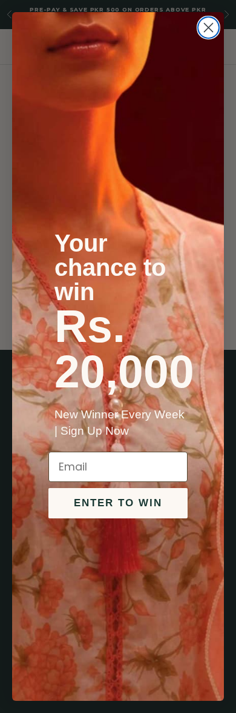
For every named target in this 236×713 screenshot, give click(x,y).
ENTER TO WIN (118, 503)
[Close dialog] (208, 27)
